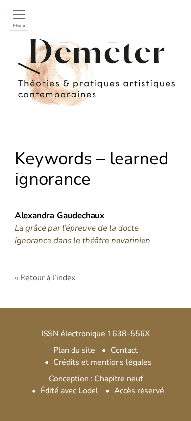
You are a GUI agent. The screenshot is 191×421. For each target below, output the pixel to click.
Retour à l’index (47, 277)
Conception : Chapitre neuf (96, 378)
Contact (124, 350)
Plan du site (74, 350)
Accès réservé (139, 390)
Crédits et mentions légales (102, 362)
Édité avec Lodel (69, 390)
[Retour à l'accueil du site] (95, 68)
